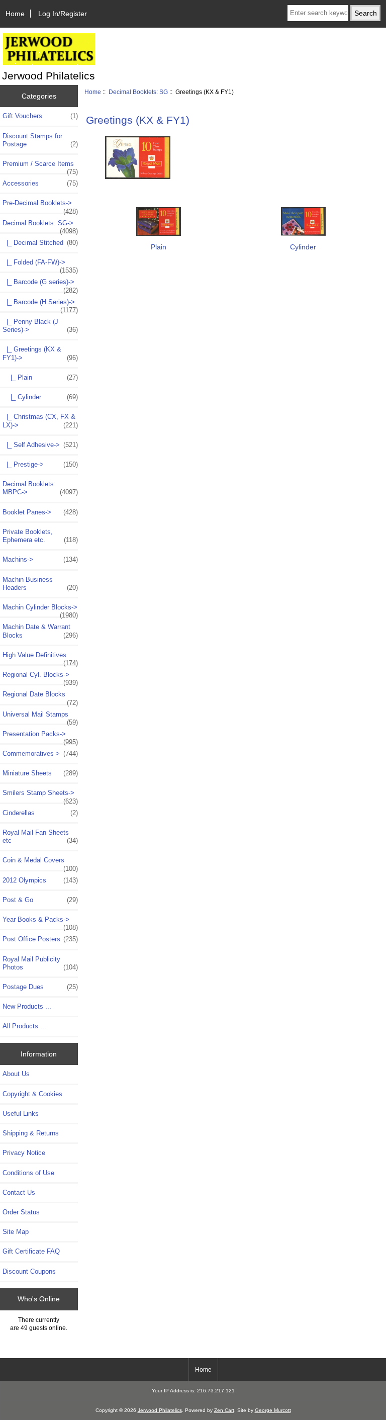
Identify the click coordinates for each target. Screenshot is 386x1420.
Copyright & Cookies (32, 1094)
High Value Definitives (40, 657)
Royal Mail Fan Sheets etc (40, 836)
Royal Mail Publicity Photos (40, 963)
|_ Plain (40, 377)
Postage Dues (40, 987)
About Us (16, 1074)
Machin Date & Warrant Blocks (40, 631)
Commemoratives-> (40, 753)
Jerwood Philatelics (160, 1410)
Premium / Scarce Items (40, 166)
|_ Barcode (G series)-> (40, 284)
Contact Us (19, 1192)
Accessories (40, 183)
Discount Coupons (29, 1271)
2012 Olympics (40, 880)
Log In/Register (62, 14)
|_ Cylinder (40, 397)
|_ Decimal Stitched (40, 242)
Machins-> (40, 559)
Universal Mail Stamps (40, 717)
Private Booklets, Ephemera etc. (40, 536)
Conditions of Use (28, 1173)
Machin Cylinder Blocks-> (40, 609)
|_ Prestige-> (40, 464)
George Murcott (273, 1410)
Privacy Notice (24, 1153)
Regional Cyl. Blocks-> (40, 677)
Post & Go (40, 900)
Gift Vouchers (40, 116)
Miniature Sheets (40, 773)
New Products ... (27, 1006)
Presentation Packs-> (40, 736)
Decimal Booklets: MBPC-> (40, 488)
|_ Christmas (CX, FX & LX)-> (40, 420)
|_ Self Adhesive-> (40, 445)
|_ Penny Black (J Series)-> (40, 325)
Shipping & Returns (31, 1133)
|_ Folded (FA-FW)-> (40, 265)
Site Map (16, 1231)
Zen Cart (224, 1410)
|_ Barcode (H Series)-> (40, 304)
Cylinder (303, 247)
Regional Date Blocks (40, 696)
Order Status (21, 1212)
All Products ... (24, 1026)
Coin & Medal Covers (40, 862)
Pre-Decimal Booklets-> (40, 205)
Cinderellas (40, 813)
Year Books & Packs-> (40, 922)
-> (40, 225)
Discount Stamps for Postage (40, 140)
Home (15, 14)
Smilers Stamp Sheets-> (40, 795)
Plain (158, 247)
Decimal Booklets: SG (138, 91)
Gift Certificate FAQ (31, 1251)
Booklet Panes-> (40, 512)
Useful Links (21, 1113)
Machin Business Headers (40, 583)
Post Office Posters (40, 939)
